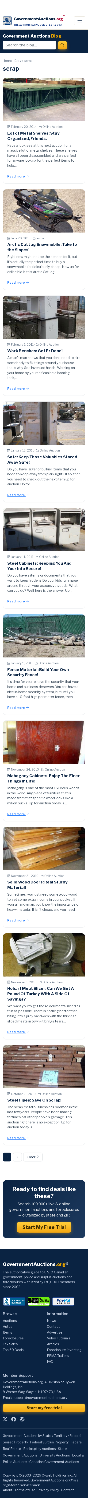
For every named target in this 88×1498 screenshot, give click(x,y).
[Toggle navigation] (79, 20)
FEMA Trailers (58, 1356)
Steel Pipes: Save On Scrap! (34, 1100)
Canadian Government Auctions (54, 1462)
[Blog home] (22, 1419)
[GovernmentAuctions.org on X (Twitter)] (5, 1419)
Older (31, 1157)
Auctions (10, 1321)
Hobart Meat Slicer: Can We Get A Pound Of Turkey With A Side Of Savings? (40, 993)
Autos (7, 1326)
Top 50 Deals (13, 1350)
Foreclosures (13, 1338)
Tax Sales (10, 1344)
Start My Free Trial (44, 1227)
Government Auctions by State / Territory (35, 1436)
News (51, 1321)
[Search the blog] (62, 45)
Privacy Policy (48, 1490)
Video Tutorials (58, 1338)
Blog (18, 61)
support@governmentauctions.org (40, 1398)
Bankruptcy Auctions (39, 1449)
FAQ (50, 1361)
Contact (53, 1326)
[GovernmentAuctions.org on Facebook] (13, 1419)
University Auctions (55, 1455)
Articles (53, 1344)
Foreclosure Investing (64, 1350)
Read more (16, 176)
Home (7, 61)
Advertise (54, 1332)
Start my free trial (44, 1408)
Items (7, 1332)
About (7, 1490)
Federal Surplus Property (49, 1442)
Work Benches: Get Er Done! (34, 350)
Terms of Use (25, 1490)
